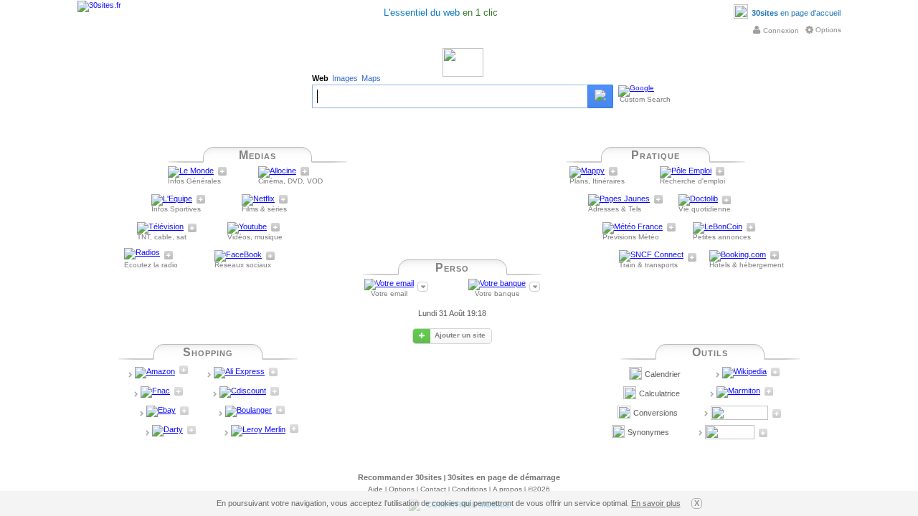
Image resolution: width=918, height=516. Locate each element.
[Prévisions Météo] (632, 228)
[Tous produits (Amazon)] (155, 373)
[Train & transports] (651, 256)
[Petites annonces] (717, 228)
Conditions (469, 489)
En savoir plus (656, 503)
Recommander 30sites (400, 477)
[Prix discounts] (242, 392)
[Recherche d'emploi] (685, 172)
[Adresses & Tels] (619, 200)
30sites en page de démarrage (504, 477)
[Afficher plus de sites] (222, 171)
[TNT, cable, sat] (160, 228)
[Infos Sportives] (171, 200)
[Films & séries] (258, 200)
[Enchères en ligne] (161, 412)
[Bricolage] (258, 431)
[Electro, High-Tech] (248, 412)
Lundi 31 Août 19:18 (452, 313)
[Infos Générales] (191, 172)
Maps (371, 78)
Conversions (655, 412)
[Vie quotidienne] (698, 200)
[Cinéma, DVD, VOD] (277, 172)
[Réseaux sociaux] (238, 256)
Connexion (781, 30)
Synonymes (648, 432)
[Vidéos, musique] (247, 228)
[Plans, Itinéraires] (587, 172)
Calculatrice (659, 393)
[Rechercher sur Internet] (600, 96)
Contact (433, 489)
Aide (375, 489)
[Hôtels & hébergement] (737, 256)
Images (345, 78)
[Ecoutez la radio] (142, 256)
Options (828, 30)
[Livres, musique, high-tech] (155, 392)
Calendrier (663, 374)
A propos (507, 489)
